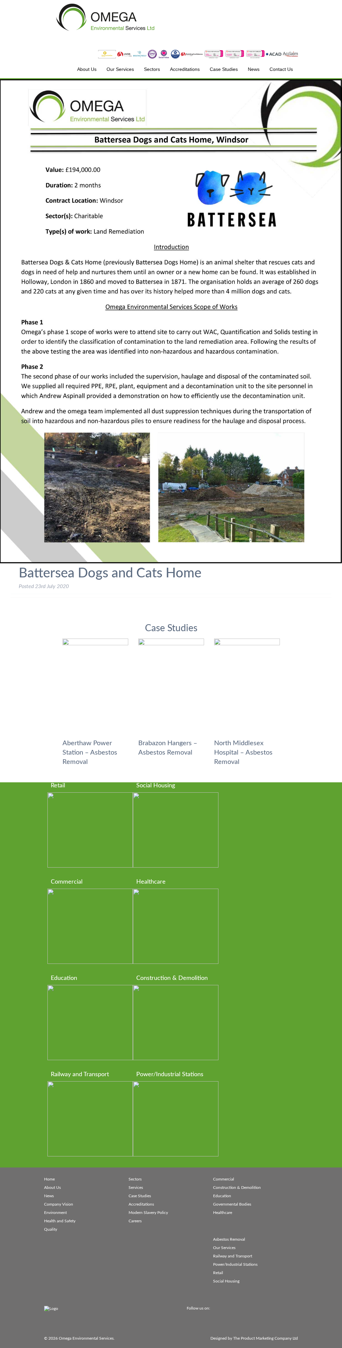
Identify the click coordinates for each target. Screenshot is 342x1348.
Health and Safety (59, 1221)
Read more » (97, 838)
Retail (218, 1273)
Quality (50, 1229)
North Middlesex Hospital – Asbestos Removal (243, 752)
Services (136, 1188)
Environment (55, 1213)
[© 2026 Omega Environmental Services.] (171, 1251)
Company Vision (58, 1204)
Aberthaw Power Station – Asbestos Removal (89, 752)
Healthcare (222, 1213)
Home (49, 1179)
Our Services (224, 1248)
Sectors (135, 1179)
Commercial (223, 1179)
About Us (52, 1188)
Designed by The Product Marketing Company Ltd (254, 1338)
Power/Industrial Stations (235, 1264)
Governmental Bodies (232, 1204)
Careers (135, 1221)
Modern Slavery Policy (148, 1213)
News (49, 1196)
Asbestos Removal (229, 1239)
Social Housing (226, 1281)
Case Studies (140, 1196)
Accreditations (141, 1204)
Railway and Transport (232, 1256)
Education (222, 1196)
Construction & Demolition (237, 1188)
